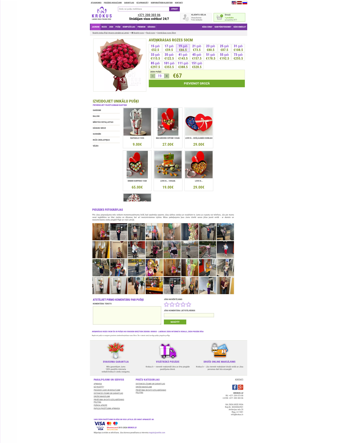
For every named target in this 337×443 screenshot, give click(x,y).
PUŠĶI (117, 27)
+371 (149, 15)
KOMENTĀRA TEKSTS (102, 303)
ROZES (104, 27)
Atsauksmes (96, 3)
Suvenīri (97, 134)
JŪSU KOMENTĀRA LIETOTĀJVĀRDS (179, 310)
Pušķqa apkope (100, 405)
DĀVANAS (151, 27)
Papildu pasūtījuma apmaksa (107, 408)
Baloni (96, 116)
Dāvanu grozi (99, 128)
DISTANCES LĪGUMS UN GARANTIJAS (108, 393)
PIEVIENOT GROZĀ (197, 83)
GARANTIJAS (129, 3)
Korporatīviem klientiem (162, 3)
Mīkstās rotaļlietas (103, 122)
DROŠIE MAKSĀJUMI (102, 396)
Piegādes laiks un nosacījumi (107, 390)
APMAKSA (98, 384)
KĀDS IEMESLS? (240, 27)
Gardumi (97, 110)
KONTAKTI (239, 379)
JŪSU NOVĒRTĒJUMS (173, 299)
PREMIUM (141, 27)
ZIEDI (111, 27)
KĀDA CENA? (207, 27)
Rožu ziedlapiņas (101, 140)
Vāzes (95, 146)
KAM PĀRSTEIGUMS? (223, 27)
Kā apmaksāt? (142, 3)
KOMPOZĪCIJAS (129, 27)
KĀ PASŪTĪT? (99, 387)
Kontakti (179, 3)
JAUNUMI (95, 27)
